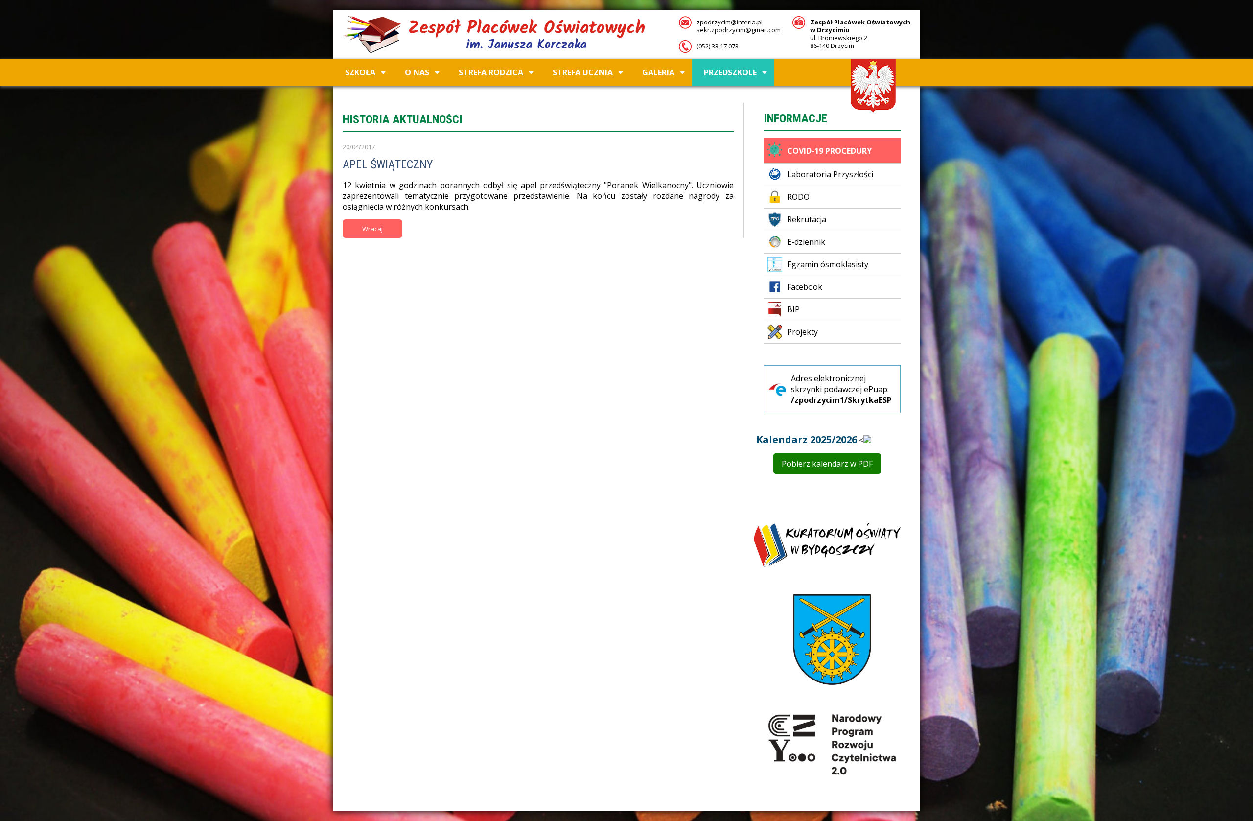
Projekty (802, 332)
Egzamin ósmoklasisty (827, 264)
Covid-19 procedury (829, 150)
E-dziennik (806, 241)
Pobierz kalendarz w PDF (827, 463)
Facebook (804, 286)
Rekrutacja (806, 219)
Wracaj (372, 228)
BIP (793, 309)
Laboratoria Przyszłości (830, 174)
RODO (798, 196)
